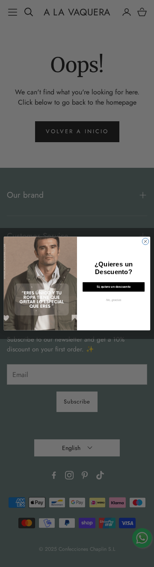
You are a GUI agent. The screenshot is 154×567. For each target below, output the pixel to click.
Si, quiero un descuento (113, 286)
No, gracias (113, 299)
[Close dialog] (145, 241)
